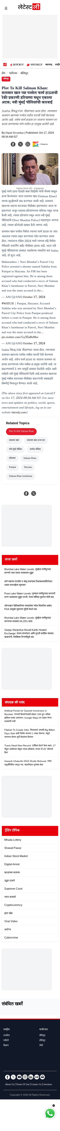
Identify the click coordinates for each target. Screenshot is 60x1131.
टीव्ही (41, 1046)
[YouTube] (19, 1076)
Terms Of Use (22, 1085)
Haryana (28, 467)
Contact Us (36, 1085)
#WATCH (8, 304)
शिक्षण (6, 1046)
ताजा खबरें (11, 560)
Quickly (18, 65)
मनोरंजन (13, 73)
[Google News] (36, 1076)
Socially (36, 65)
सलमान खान (14, 440)
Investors (48, 1085)
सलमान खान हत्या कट (36, 440)
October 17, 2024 (34, 297)
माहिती (6, 1041)
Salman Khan (30, 458)
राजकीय (6, 1036)
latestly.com (19, 412)
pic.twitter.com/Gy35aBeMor (20, 337)
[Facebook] (13, 144)
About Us (9, 1085)
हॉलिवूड (42, 1041)
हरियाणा (12, 458)
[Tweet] (33, 493)
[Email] (42, 1076)
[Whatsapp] (27, 144)
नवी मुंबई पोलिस (15, 449)
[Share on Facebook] (26, 493)
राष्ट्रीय (6, 1030)
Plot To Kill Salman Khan (21, 431)
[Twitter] (13, 1076)
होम (3, 73)
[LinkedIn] (30, 1076)
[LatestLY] (29, 9)
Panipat (12, 467)
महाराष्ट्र (48, 65)
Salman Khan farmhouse (20, 476)
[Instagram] (25, 1076)
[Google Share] (41, 146)
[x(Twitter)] (20, 144)
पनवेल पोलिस (35, 449)
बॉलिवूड (24, 73)
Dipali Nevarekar (15, 133)
